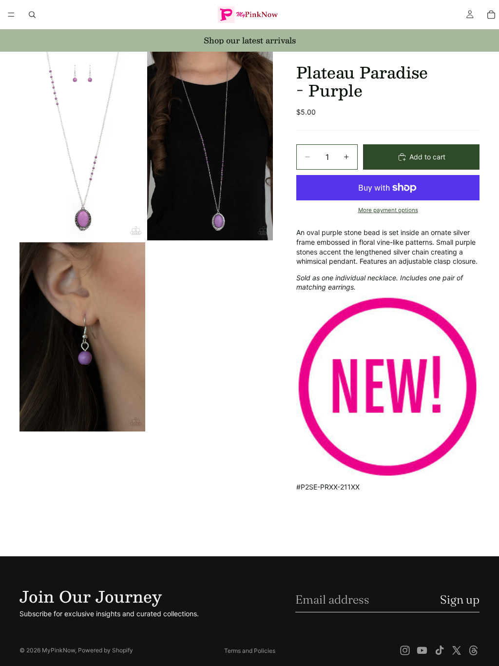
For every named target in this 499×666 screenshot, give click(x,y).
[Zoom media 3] (82, 336)
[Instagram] (405, 650)
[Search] (32, 14)
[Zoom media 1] (82, 146)
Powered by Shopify (105, 650)
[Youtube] (422, 650)
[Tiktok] (439, 650)
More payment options (388, 210)
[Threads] (474, 650)
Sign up (460, 599)
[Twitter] (456, 650)
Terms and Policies (249, 650)
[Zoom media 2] (210, 146)
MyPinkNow (58, 650)
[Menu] (11, 14)
